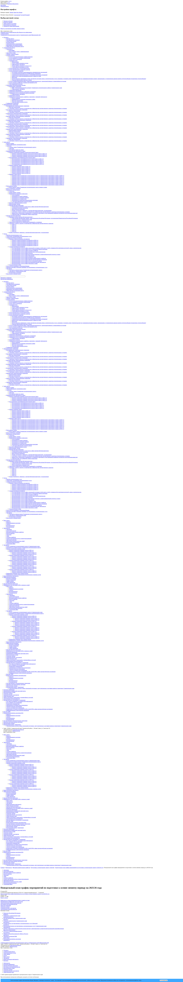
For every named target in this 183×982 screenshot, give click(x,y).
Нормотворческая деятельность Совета (15, 151)
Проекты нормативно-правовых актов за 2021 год (21, 550)
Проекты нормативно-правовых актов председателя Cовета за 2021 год (29, 153)
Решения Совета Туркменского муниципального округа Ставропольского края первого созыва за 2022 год (38, 178)
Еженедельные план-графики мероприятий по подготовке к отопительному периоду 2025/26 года (79, 867)
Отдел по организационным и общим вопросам (20, 56)
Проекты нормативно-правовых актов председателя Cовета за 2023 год (29, 156)
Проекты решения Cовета (15, 165)
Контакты (5, 960)
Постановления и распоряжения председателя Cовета (22, 157)
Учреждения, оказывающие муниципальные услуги (19, 236)
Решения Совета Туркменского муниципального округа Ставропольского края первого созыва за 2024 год (38, 180)
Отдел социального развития (16, 71)
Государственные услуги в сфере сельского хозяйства (25, 250)
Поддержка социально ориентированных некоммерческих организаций (29, 72)
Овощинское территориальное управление (16, 138)
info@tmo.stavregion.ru (18, 729)
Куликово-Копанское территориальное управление (18, 120)
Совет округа (6, 142)
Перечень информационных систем (18, 202)
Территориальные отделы (9, 952)
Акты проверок (16, 195)
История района (10, 42)
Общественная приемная (9, 577)
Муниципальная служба (12, 654)
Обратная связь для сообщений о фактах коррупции (24, 214)
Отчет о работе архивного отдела (20, 63)
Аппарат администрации (12, 54)
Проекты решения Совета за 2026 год (21, 173)
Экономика (9, 529)
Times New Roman (18, 12)
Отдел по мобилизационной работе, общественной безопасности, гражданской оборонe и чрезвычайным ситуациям (37, 81)
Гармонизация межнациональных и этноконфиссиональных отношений (29, 74)
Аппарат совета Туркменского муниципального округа (22, 147)
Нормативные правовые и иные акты (18, 193)
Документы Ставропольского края (17, 271)
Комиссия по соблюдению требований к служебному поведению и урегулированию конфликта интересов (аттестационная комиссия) (44, 213)
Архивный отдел (13, 60)
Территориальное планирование (14, 43)
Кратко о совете (10, 143)
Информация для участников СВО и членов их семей (16, 585)
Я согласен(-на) (163, 980)
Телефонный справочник (12, 103)
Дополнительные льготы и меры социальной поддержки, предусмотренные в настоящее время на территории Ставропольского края (41, 688)
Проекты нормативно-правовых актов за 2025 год (21, 565)
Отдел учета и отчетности (15, 59)
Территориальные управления (10, 104)
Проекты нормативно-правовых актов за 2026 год (21, 569)
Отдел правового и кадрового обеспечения (19, 58)
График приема (10, 581)
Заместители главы (11, 52)
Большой (27, 15)
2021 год (14, 226)
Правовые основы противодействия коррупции (20, 217)
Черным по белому (8, 21)
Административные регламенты (14, 237)
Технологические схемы (15, 264)
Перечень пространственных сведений (15, 684)
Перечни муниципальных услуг (14, 235)
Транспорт (8, 534)
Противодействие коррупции (16, 205)
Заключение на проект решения (19, 196)
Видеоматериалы (10, 525)
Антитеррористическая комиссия (14, 661)
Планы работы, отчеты (14, 192)
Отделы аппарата (10, 55)
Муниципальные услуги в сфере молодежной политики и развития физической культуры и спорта (36, 254)
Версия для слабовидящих (25, 32)
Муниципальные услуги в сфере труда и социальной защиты (27, 261)
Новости (8, 521)
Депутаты (11, 148)
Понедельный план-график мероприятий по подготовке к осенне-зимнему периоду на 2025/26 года (25, 893)
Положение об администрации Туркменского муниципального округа (23, 547)
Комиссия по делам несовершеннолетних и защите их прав (26, 76)
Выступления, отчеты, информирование (19, 51)
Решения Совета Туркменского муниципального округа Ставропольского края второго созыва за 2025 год (38, 183)
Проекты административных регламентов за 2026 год (25, 245)
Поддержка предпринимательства (11, 967)
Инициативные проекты (15, 130)
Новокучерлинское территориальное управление (18, 134)
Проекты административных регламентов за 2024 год (25, 242)
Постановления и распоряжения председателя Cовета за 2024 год (28, 162)
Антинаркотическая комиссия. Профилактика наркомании (26, 73)
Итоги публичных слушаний (13, 188)
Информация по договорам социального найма (23, 99)
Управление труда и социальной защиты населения (21, 93)
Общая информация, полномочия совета (16, 144)
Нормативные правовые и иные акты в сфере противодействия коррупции (30, 206)
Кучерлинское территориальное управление (17, 124)
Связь (7, 536)
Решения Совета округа (15, 174)
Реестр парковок (16, 98)
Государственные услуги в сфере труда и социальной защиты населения (29, 249)
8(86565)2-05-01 (16, 731)
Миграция (14, 77)
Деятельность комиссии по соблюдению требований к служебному (25, 222)
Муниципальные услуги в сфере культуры (22, 253)
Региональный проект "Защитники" (15, 687)
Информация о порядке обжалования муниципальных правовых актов (23, 574)
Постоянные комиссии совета (16, 149)
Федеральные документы (15, 272)
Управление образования (15, 90)
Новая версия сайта (14, 32)
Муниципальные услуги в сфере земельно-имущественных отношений (29, 259)
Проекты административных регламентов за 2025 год (25, 244)
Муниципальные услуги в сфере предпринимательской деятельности (29, 262)
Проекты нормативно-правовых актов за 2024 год (21, 560)
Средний (23, 15)
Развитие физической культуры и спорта (22, 80)
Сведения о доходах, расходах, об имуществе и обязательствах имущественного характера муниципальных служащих (38, 108)
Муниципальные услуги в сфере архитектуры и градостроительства (28, 251)
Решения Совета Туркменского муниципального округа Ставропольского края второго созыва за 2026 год (38, 184)
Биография (11, 50)
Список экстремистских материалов (18, 670)
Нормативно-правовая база (15, 666)
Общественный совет (11, 658)
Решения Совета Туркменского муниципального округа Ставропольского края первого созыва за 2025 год (38, 182)
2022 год (14, 227)
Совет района (6, 954)
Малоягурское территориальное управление (17, 129)
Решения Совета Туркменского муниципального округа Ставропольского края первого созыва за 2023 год (38, 179)
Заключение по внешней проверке (20, 197)
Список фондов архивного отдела (20, 67)
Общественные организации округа (15, 46)
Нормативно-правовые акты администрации (17, 573)
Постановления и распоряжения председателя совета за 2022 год (28, 160)
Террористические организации (17, 669)
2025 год (14, 231)
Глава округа (9, 49)
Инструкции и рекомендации (13, 273)
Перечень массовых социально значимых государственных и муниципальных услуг (26, 267)
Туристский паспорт (11, 41)
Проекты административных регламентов (19, 239)
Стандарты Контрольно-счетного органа (22, 201)
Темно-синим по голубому (9, 23)
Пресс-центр (6, 520)
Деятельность (6, 528)
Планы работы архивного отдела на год (21, 65)
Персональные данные (14, 204)
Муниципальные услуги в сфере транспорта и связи (25, 263)
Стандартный (17, 15)
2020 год (14, 224)
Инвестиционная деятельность (10, 576)
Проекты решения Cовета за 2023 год (21, 169)
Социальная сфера (10, 543)
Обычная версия (5, 6)
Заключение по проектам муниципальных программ (25, 200)
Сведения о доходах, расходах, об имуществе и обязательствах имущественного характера (31, 223)
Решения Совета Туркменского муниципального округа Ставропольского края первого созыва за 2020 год (38, 175)
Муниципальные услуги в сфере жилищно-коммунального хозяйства (29, 258)
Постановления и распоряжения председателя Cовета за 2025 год (28, 164)
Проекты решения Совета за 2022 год (21, 167)
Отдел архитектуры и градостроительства (19, 68)
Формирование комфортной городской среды (17, 653)
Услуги (5, 233)
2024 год (14, 230)
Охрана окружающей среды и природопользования (18, 538)
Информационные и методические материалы (20, 673)
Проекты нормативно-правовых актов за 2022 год (21, 551)
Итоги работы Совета (11, 186)
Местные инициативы (17, 100)
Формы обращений (11, 579)
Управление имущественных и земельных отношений (22, 91)
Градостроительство (11, 530)
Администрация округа (9, 47)
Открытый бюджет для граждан (14, 657)
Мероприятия (15, 62)
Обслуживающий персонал (16, 83)
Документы (9, 268)
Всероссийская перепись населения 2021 (16, 675)
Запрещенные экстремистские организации (19, 667)
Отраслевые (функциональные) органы (16, 85)
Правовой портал (5, 32)
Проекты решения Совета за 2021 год (21, 166)
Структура (8, 146)
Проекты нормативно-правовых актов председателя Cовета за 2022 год (29, 155)
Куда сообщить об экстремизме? (17, 665)
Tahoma (11, 12)
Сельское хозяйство (11, 537)
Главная (2, 867)
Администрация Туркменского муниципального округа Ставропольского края (21, 34)
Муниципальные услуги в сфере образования (23, 255)
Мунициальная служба (9, 968)
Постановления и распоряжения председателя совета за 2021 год (28, 158)
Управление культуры (14, 95)
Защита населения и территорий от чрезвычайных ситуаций (21, 660)
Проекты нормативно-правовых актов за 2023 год (21, 555)
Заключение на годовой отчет (19, 199)
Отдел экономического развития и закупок (19, 69)
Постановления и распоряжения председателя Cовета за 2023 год (28, 161)
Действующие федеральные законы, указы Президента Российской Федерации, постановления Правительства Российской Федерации (45, 218)
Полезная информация (11, 652)
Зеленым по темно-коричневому (11, 26)
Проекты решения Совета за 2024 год (21, 170)
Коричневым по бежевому (9, 24)
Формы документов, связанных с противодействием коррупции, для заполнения (31, 210)
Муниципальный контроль (12, 542)
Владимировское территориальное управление (17, 105)
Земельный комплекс (11, 539)
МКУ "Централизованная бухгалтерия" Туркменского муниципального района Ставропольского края (37, 87)
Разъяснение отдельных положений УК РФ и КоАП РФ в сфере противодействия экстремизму (32, 671)
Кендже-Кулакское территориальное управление (18, 116)
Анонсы (8, 524)
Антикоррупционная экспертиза (20, 208)
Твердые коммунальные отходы (19, 102)
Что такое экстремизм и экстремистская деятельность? (22, 663)
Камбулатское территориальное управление (17, 113)
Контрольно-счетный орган (13, 189)
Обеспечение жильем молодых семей (15, 541)
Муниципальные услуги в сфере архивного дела (24, 257)
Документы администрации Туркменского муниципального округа (25, 270)
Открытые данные (10, 656)
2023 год (14, 228)
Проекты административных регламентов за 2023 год (25, 241)
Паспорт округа (10, 38)
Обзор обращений (10, 582)
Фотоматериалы (10, 527)
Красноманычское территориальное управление (18, 126)
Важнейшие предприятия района (14, 45)
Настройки (3, 5)
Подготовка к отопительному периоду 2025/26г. (42, 867)
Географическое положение (13, 40)
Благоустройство (10, 533)
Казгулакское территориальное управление (16, 109)
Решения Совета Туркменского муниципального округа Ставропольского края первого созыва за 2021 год (38, 177)
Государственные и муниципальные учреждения (18, 683)
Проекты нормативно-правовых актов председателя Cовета (23, 152)
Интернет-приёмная (11, 578)
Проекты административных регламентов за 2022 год (25, 240)
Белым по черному (8, 22)
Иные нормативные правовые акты (20, 220)
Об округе (5, 37)
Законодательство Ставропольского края (22, 219)
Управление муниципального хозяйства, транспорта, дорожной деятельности (28, 96)
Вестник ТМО (9, 674)
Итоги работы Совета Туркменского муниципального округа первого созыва (28, 187)
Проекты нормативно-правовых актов (15, 548)
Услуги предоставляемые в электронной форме (17, 266)
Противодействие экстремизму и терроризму (17, 662)
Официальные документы (18, 64)
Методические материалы (18, 209)
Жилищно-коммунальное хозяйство (15, 532)
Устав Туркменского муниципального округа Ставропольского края (23, 546)
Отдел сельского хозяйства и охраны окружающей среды (23, 82)
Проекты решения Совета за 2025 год (21, 171)
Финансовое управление (15, 86)
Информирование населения (13, 523)
